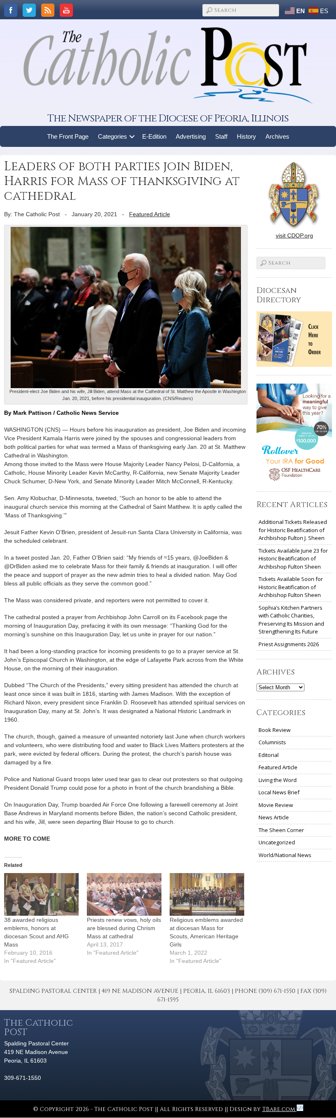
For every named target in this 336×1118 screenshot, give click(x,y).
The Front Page (68, 136)
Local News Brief (279, 792)
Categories (112, 136)
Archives (277, 136)
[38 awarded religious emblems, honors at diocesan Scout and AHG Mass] (41, 894)
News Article (274, 817)
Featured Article (149, 214)
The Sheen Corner (281, 830)
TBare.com (279, 1109)
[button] (132, 136)
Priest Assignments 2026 (289, 644)
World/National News (285, 855)
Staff (221, 136)
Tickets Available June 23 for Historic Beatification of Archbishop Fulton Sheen (293, 558)
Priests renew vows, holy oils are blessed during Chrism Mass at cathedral (124, 928)
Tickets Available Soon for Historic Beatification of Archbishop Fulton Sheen (291, 587)
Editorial (269, 755)
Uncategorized (277, 842)
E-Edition (154, 136)
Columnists (272, 742)
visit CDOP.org (294, 235)
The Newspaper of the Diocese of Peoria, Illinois (168, 118)
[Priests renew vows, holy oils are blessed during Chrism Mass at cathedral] (124, 894)
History (246, 136)
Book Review (275, 730)
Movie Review (276, 805)
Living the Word (278, 780)
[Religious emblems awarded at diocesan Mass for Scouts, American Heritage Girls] (207, 894)
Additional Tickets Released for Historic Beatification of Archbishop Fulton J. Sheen (293, 530)
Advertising (191, 136)
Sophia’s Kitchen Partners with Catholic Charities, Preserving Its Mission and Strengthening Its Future (291, 620)
